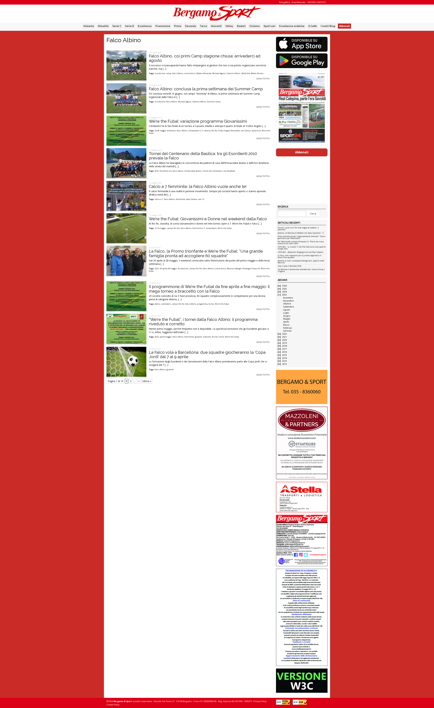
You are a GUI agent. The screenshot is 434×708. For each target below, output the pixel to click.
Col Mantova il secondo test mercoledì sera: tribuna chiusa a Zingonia (301, 270)
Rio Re (214, 130)
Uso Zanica (246, 130)
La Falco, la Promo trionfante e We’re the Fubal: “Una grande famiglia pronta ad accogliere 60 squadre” (206, 253)
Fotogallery (284, 2)
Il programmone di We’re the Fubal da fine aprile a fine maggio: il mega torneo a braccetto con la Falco (209, 288)
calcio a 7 (159, 199)
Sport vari (269, 26)
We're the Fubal (225, 228)
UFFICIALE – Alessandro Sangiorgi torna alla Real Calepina (300, 252)
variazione (256, 130)
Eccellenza (145, 26)
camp (168, 73)
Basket (241, 26)
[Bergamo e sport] (301, 387)
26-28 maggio (160, 130)
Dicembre (288, 297)
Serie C (116, 26)
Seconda (190, 26)
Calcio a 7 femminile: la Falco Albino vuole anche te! (197, 186)
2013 (284, 361)
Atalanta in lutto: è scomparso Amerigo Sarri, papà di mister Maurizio (301, 262)
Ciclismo (254, 26)
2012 (284, 364)
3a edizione (183, 268)
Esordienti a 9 (166, 171)
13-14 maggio (160, 228)
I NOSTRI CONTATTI (316, 2)
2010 (157, 171)
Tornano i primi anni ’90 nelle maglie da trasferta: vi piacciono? (298, 229)
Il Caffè (312, 26)
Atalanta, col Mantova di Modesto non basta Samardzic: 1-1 (301, 233)
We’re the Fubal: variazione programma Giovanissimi (198, 121)
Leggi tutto (262, 78)
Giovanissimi (211, 228)
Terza (203, 26)
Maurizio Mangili (234, 268)
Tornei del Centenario (212, 171)
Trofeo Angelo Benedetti (229, 130)
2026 (284, 285)
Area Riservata (298, 2)
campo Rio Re (173, 228)
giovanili (198, 337)
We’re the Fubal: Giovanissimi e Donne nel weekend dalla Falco (208, 218)
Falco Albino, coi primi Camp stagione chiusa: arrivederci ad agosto (204, 58)
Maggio (286, 318)
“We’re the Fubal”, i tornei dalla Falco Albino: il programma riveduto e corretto (203, 321)
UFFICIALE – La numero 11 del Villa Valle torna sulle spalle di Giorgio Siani (302, 248)
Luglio (286, 312)
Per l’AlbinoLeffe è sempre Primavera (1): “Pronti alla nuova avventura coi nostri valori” (301, 243)
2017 (284, 348)
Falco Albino (177, 73)
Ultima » (146, 381)
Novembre (288, 300)
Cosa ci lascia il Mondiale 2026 (289, 266)
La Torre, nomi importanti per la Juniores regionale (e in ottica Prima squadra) (299, 257)
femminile (180, 199)
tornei (211, 304)
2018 (284, 345)
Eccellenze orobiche (291, 26)
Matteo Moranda (203, 73)
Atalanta (88, 26)
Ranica (207, 130)
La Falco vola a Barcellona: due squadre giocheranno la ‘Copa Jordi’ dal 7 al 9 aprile (207, 354)
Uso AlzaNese (229, 171)
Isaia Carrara (191, 199)
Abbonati (344, 26)
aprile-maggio (166, 337)
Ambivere (171, 130)
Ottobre (287, 303)
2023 (157, 268)
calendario (166, 304)
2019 (284, 343)
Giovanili (216, 26)
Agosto (286, 309)
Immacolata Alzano (193, 171)
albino (157, 304)
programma (202, 304)
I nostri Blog (328, 26)
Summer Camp (214, 101)
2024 (284, 291)
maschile (207, 337)
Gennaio (287, 330)
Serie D (129, 26)
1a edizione (160, 73)
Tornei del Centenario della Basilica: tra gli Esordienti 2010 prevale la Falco (203, 155)
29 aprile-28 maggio (168, 268)
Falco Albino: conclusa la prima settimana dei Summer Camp (206, 88)
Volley (229, 26)
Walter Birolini (257, 73)
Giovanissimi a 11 (196, 130)
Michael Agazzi (218, 73)
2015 (284, 355)
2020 (284, 339)
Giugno (286, 315)
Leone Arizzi (189, 73)
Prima (177, 26)
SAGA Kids (245, 73)
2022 (284, 333)
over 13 (201, 199)
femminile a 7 (198, 228)
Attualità (103, 26)
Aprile (286, 321)
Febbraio (287, 327)
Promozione (162, 26)
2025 (284, 288)
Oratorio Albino (233, 73)
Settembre (288, 306)
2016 (284, 352)
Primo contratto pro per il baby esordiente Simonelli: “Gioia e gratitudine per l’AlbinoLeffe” (301, 237)
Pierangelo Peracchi (251, 268)
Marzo (286, 324)
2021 (284, 336)
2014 (284, 358)
